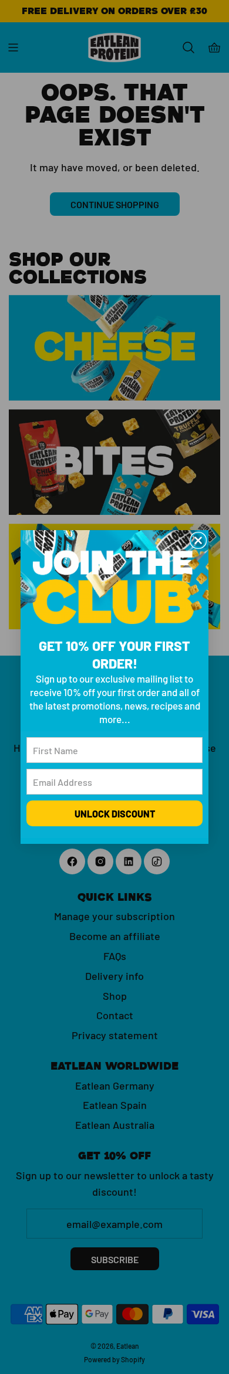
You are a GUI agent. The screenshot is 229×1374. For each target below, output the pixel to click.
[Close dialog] (198, 540)
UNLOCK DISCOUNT (115, 813)
